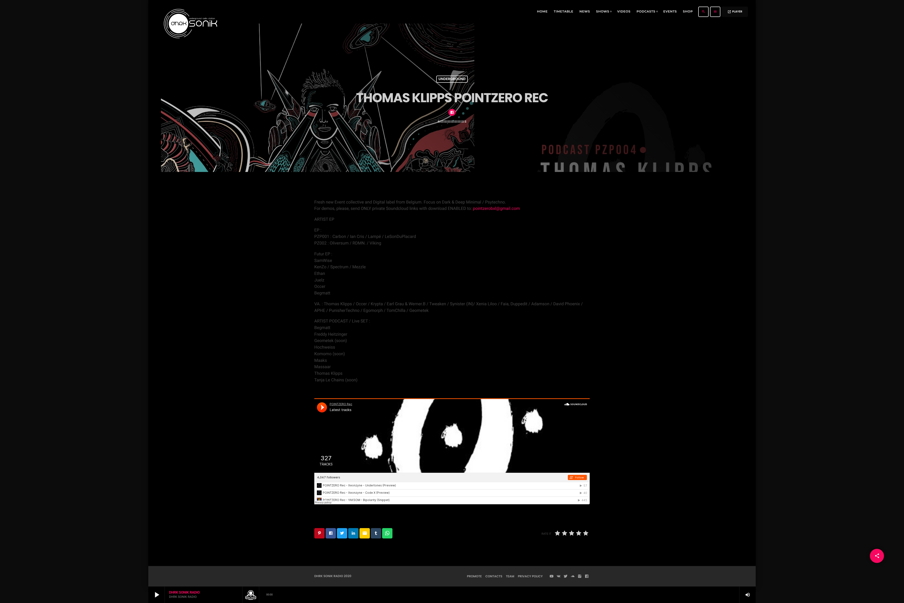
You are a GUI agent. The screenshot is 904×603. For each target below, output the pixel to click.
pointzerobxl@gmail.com (496, 208)
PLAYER (734, 12)
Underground (452, 79)
